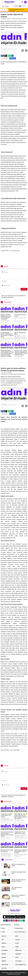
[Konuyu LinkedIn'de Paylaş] (12, 56)
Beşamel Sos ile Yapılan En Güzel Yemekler (18, 895)
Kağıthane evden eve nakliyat (13, 974)
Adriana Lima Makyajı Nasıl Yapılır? (18, 865)
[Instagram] (9, 921)
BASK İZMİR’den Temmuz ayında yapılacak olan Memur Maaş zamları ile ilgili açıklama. (20, 816)
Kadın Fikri (11, 972)
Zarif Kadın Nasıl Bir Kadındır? (16, 888)
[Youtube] (14, 921)
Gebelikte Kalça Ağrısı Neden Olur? (18, 872)
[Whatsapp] (21, 921)
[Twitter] (7, 921)
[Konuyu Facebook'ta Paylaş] (2, 56)
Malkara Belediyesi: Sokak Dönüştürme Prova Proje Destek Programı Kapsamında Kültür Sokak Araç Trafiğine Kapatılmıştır (7, 354)
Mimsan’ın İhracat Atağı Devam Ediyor (7, 850)
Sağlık (16, 972)
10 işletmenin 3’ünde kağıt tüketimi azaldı (19, 832)
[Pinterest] (16, 921)
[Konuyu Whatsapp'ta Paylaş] (8, 56)
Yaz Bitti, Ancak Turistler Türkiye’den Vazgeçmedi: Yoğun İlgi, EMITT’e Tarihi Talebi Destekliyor (20, 352)
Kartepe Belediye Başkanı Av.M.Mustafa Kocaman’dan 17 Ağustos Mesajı (7, 335)
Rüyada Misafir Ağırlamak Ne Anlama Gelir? (16, 10)
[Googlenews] (19, 921)
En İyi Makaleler (5, 972)
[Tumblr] (24, 921)
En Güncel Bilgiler (21, 972)
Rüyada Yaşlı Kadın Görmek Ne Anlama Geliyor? (18, 880)
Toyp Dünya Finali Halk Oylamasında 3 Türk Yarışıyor (6, 815)
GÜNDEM (9, 18)
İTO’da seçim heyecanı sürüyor (20, 315)
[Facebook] (4, 921)
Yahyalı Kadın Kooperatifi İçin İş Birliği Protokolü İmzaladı (20, 851)
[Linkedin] (12, 921)
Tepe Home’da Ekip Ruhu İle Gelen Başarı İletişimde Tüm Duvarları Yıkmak (7, 834)
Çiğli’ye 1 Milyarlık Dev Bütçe (20, 333)
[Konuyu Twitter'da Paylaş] (5, 56)
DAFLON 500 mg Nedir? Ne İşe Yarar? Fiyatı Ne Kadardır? (18, 903)
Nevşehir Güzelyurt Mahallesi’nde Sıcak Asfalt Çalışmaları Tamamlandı (6, 317)
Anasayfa (4, 18)
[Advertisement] (14, 257)
